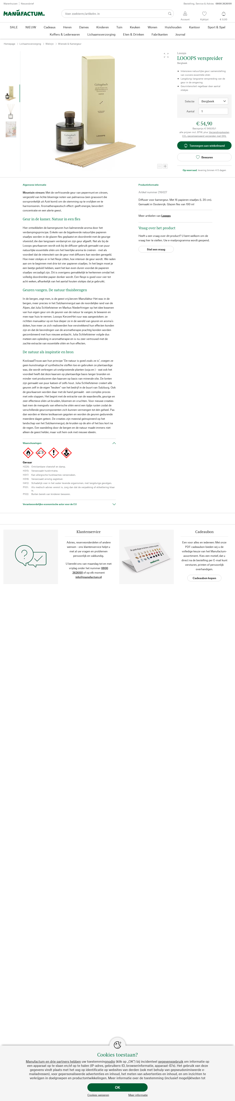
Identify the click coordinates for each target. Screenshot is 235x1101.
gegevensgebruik (170, 1061)
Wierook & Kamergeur (69, 43)
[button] (166, 55)
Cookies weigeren (98, 1095)
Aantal (190, 111)
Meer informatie (138, 1095)
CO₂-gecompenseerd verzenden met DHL (204, 135)
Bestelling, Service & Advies (208, 3)
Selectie (189, 101)
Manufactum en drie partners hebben (53, 1061)
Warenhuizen (10, 3)
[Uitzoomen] (159, 166)
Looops (166, 215)
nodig (111, 1061)
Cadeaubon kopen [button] (204, 578)
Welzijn (49, 43)
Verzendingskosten (219, 132)
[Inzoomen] (165, 166)
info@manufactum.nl (89, 577)
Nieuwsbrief (27, 3)
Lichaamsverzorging (30, 43)
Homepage (9, 43)
